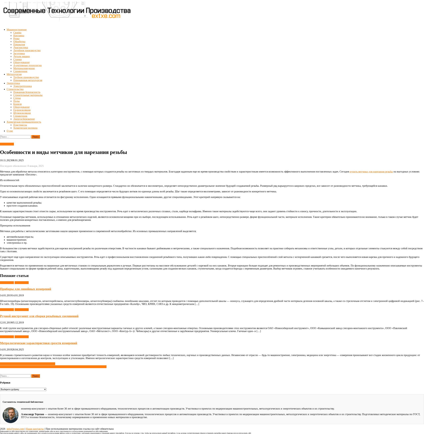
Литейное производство (27, 50)
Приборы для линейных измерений (25, 289)
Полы (16, 101)
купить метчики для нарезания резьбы (371, 171)
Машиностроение (17, 29)
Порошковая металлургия (27, 80)
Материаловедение (24, 68)
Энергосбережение (24, 119)
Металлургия (14, 74)
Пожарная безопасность (26, 92)
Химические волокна (25, 127)
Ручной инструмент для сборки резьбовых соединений (39, 316)
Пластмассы (20, 124)
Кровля (17, 104)
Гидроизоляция (21, 110)
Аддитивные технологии (27, 65)
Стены (17, 98)
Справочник (20, 71)
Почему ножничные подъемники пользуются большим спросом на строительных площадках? (53, 366)
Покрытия (19, 44)
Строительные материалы (28, 95)
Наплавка (18, 35)
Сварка (17, 32)
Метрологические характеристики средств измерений (38, 343)
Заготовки (19, 53)
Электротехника (22, 86)
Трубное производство (26, 77)
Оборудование (21, 62)
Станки (17, 59)
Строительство (15, 89)
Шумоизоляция (22, 113)
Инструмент (7, 144)
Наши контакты (35, 428)
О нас (10, 130)
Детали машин (21, 56)
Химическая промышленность (24, 122)
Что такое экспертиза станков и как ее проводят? (27, 363)
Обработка (19, 41)
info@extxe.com (15, 428)
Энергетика (13, 83)
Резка (16, 38)
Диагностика (20, 47)
